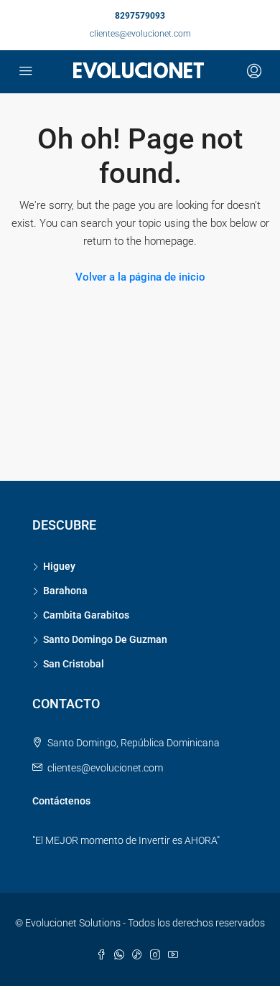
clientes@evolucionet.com (140, 34)
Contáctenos (61, 801)
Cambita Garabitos (86, 615)
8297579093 (140, 16)
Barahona (65, 590)
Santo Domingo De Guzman (105, 639)
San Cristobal (73, 664)
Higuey (59, 566)
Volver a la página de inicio (140, 277)
